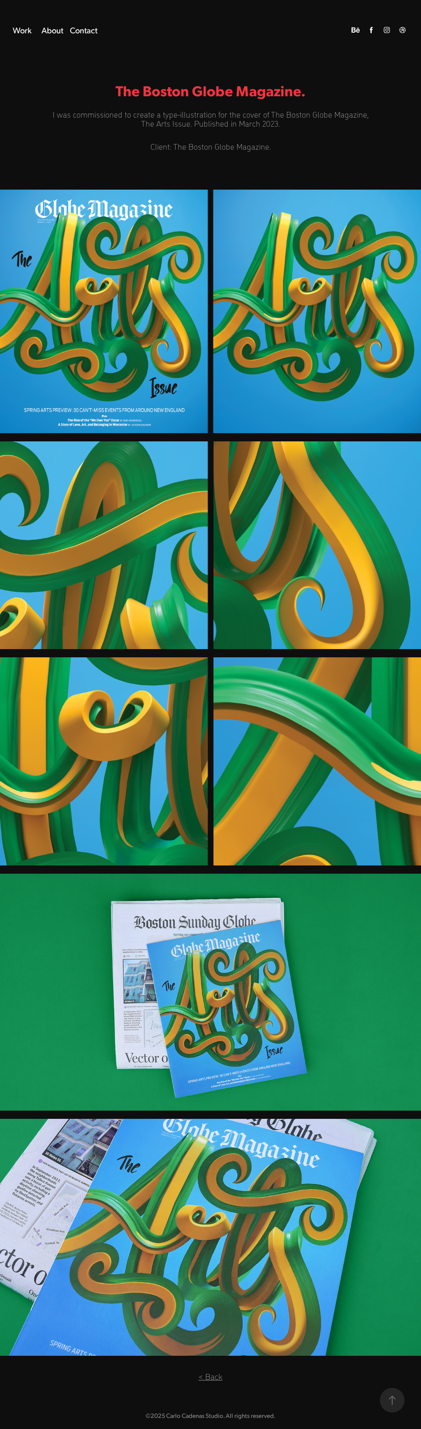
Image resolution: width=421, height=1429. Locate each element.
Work (22, 30)
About (52, 30)
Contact (83, 30)
